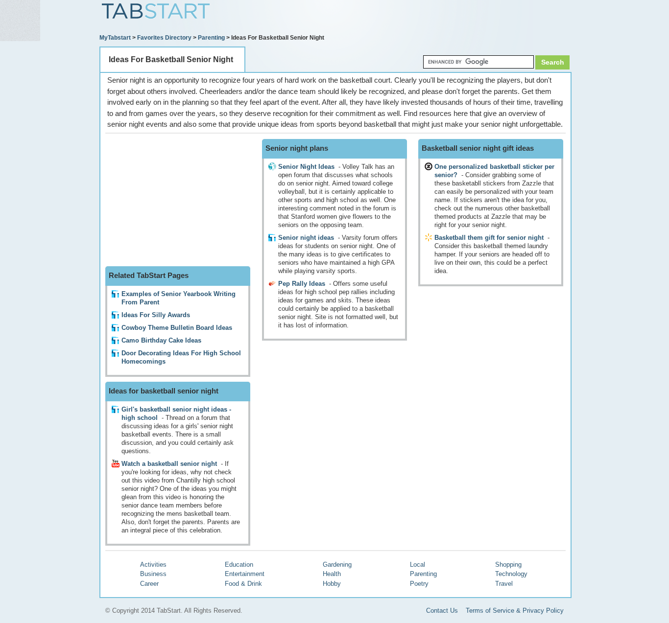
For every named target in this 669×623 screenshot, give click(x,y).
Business (153, 573)
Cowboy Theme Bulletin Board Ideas (176, 327)
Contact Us (442, 610)
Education (239, 564)
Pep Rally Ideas (301, 283)
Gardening (337, 564)
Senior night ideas (306, 237)
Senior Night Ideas (306, 166)
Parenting (211, 37)
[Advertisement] (457, 18)
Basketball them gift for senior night (489, 237)
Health (332, 573)
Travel (504, 583)
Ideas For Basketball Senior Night (171, 59)
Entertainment (244, 573)
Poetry (419, 583)
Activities (153, 564)
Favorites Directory (164, 37)
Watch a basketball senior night (169, 463)
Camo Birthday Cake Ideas (161, 340)
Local (417, 564)
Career (149, 583)
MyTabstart (115, 37)
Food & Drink (243, 583)
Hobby (332, 583)
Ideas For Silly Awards (155, 315)
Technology (511, 573)
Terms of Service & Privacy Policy (515, 610)
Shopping (508, 564)
